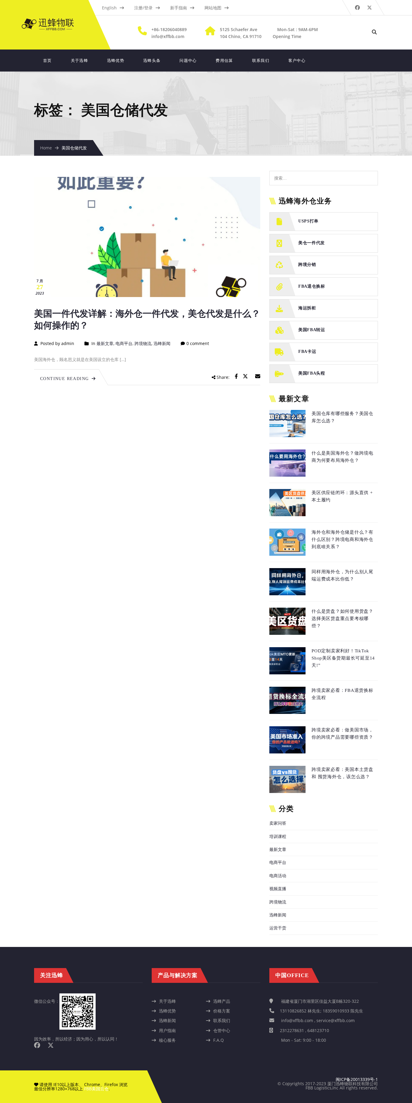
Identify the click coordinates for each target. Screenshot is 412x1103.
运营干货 (277, 928)
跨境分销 (307, 264)
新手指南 (178, 8)
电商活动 (277, 875)
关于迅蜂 (79, 60)
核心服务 (167, 1040)
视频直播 (277, 888)
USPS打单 (308, 221)
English (109, 8)
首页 (47, 60)
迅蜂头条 (151, 60)
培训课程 (277, 836)
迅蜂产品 (221, 1001)
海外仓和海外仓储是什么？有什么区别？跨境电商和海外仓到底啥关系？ (342, 539)
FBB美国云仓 (96, 1089)
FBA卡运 (307, 351)
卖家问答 (277, 823)
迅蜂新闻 (162, 343)
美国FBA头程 (311, 373)
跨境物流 (143, 343)
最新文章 (105, 343)
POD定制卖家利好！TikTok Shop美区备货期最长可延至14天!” (343, 658)
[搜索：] (323, 174)
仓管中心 (221, 1030)
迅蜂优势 (115, 60)
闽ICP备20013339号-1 (357, 1079)
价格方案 (221, 1011)
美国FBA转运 (311, 330)
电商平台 (124, 343)
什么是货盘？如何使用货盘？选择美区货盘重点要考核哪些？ (342, 618)
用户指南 (167, 1030)
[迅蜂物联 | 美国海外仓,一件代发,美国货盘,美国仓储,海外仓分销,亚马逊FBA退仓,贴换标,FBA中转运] (54, 21)
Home (46, 148)
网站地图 (212, 8)
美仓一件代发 (311, 243)
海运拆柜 (307, 308)
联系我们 (260, 60)
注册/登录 (143, 8)
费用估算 (224, 60)
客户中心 (297, 60)
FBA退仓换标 (311, 286)
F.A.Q (218, 1040)
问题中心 (188, 60)
